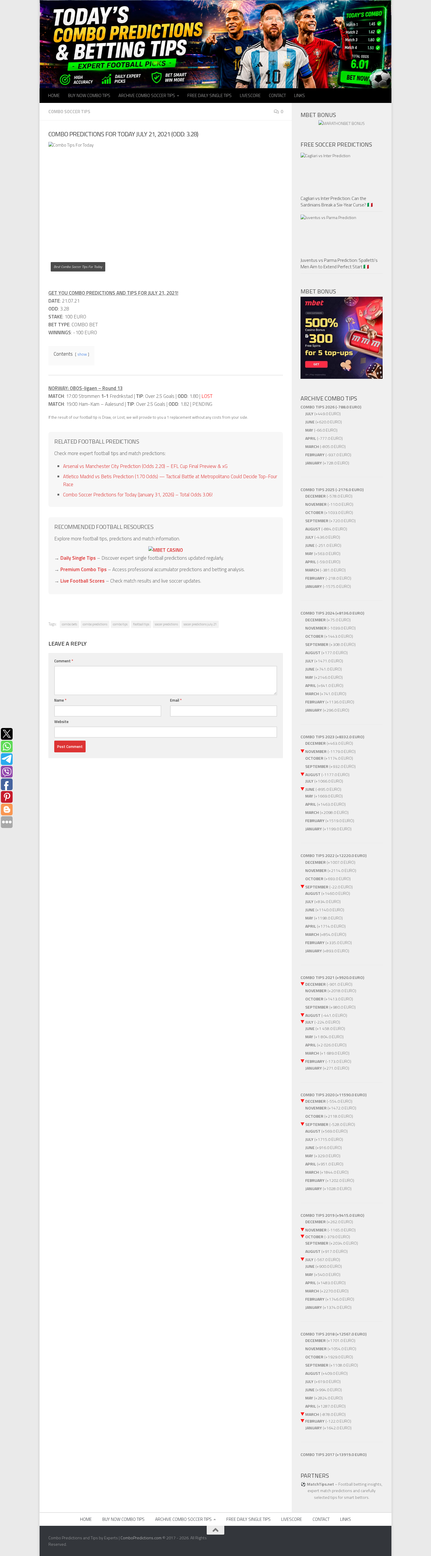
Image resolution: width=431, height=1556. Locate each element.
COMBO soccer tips (69, 111)
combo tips (120, 624)
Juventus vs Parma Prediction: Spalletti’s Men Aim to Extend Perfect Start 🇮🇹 (339, 263)
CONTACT (277, 95)
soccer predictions (166, 624)
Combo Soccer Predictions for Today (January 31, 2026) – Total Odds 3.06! (138, 494)
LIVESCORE (250, 95)
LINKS (299, 95)
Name (60, 700)
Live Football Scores (82, 581)
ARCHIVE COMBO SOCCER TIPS (146, 95)
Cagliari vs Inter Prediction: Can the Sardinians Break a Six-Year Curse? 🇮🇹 (337, 201)
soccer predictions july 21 (200, 624)
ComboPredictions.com (141, 1538)
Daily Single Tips (78, 558)
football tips (141, 624)
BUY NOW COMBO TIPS (89, 95)
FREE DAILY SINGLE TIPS (209, 95)
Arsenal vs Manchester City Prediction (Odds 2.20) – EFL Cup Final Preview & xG (145, 466)
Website (61, 721)
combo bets (69, 624)
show (82, 354)
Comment (63, 661)
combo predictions (95, 624)
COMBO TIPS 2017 (318, 1454)
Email (176, 700)
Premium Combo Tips (83, 569)
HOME (54, 95)
